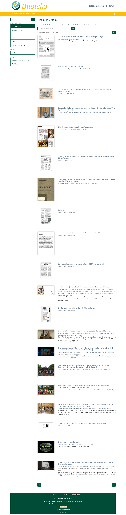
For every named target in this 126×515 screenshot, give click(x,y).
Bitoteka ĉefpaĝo (19, 13)
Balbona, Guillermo (63, 93)
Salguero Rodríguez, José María (67, 466)
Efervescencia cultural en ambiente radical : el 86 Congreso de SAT (81, 264)
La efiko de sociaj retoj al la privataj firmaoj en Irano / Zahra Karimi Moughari (84, 287)
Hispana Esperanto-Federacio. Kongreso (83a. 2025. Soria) (88, 112)
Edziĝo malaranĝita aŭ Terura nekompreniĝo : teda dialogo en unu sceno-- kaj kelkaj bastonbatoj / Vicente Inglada (86, 180)
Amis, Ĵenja (61, 129)
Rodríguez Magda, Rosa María (67, 39)
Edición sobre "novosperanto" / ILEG (70, 66)
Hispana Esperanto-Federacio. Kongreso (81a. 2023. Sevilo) (75, 291)
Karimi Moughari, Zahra (64, 289)
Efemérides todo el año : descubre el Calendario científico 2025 (79, 233)
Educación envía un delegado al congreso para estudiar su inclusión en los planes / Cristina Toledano (86, 157)
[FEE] (15, 5)
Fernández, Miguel (63, 333)
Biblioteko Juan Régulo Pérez (20, 60)
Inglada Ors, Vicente (64, 183)
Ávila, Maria (61, 352)
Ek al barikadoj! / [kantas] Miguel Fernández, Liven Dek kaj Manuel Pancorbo (84, 331)
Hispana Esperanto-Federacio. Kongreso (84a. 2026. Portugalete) (83, 369)
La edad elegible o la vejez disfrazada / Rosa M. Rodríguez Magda (80, 36)
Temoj (13, 41)
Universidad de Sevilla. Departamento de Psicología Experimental (89, 293)
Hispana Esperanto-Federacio (102, 5)
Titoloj (13, 38)
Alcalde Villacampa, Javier (72, 129)
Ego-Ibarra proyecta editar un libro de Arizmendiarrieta (76, 308)
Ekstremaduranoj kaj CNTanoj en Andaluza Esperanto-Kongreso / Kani (82, 423)
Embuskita (61, 369)
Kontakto (63, 512)
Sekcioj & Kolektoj (17, 30)
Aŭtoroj (14, 34)
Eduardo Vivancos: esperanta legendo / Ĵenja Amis (75, 127)
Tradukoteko (15, 64)
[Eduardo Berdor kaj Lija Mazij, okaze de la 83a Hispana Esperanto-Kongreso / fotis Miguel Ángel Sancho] (86, 109)
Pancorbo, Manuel (81, 333)
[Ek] (33, 19)
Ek (73, 28)
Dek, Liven (72, 333)
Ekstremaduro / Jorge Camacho (69, 442)
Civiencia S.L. (98, 291)
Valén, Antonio (69, 352)
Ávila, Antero (85, 352)
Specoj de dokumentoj (18, 45)
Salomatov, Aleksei (63, 390)
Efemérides (61, 210)
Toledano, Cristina (63, 160)
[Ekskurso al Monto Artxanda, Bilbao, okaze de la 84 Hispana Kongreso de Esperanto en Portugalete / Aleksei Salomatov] (83, 386)
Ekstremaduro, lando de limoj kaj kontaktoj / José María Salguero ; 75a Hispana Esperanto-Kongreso (85, 463)
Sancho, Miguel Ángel (64, 112)
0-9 (38, 25)
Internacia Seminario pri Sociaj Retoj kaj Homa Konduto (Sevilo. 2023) (92, 289)
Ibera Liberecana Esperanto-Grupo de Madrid (71, 69)
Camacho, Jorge (62, 444)
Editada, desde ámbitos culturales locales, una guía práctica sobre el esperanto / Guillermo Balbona (85, 90)
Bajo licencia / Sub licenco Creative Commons (59, 495)
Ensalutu (14, 53)
